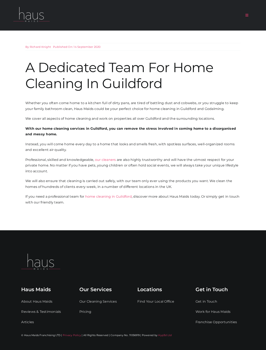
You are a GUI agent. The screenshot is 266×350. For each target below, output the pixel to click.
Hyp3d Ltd (165, 335)
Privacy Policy (72, 335)
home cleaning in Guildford (108, 196)
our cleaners (105, 160)
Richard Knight (40, 46)
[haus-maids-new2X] (31, 6)
